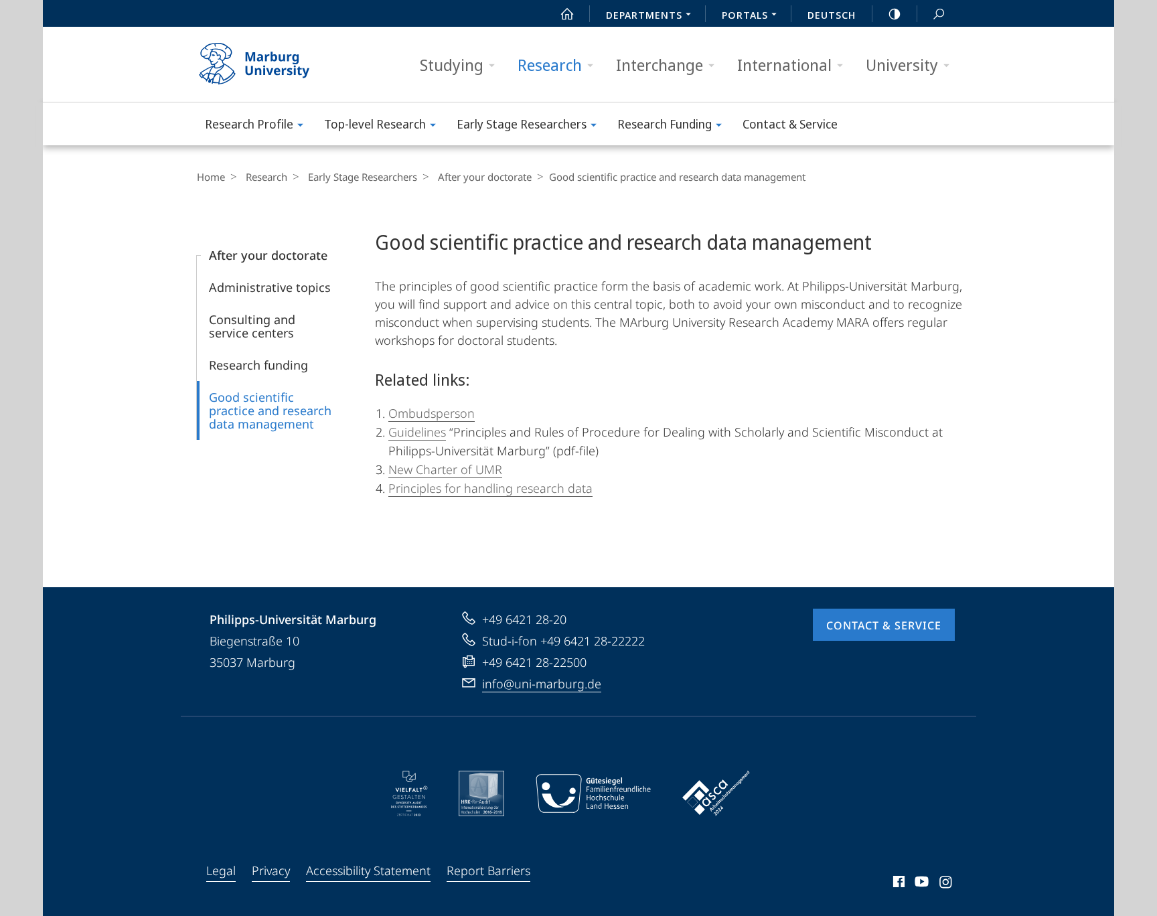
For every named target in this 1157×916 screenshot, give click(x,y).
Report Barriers (488, 870)
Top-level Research (375, 124)
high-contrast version (894, 13)
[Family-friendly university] (593, 793)
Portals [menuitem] (745, 14)
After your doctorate (485, 176)
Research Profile (249, 124)
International (784, 65)
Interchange (659, 65)
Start (567, 13)
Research (550, 65)
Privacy (271, 870)
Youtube (920, 884)
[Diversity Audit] (409, 793)
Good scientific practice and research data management (270, 410)
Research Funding (664, 124)
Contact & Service (790, 124)
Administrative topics (270, 287)
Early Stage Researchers (522, 124)
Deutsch (831, 14)
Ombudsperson (431, 413)
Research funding (258, 365)
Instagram (946, 884)
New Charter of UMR (445, 469)
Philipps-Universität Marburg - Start (280, 64)
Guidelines (417, 432)
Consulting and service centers (252, 326)
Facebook (897, 884)
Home (211, 176)
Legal (221, 870)
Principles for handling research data (490, 488)
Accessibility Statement (368, 870)
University (902, 65)
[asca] (716, 793)
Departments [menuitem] (644, 14)
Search (938, 13)
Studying (451, 65)
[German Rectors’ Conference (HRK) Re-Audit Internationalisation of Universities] (481, 793)
